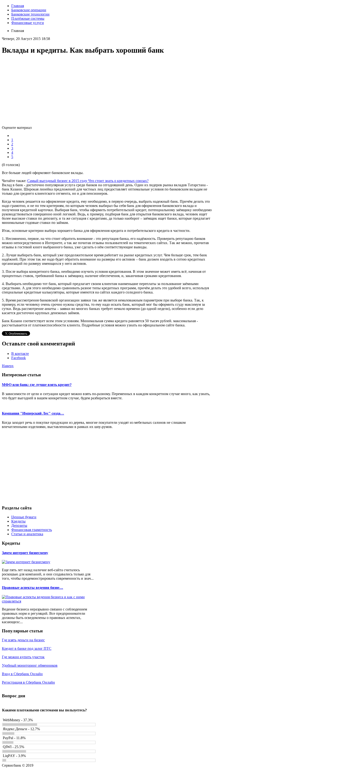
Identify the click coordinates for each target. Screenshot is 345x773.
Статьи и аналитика (27, 534)
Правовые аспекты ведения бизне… (32, 588)
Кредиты (18, 521)
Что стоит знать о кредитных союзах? (118, 181)
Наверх (8, 366)
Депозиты (19, 525)
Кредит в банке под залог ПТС (26, 648)
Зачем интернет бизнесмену (25, 553)
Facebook (18, 358)
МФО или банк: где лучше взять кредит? (37, 385)
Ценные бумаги (23, 517)
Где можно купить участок (23, 657)
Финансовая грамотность (31, 530)
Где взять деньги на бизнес (23, 640)
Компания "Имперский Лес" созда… (33, 413)
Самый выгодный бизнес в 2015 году (57, 181)
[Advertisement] (107, 93)
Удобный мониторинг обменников (30, 665)
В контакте (20, 354)
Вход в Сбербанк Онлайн (22, 674)
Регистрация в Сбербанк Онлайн (28, 682)
